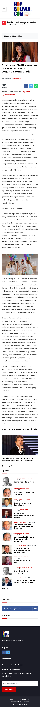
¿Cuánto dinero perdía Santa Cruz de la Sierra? (25, 581)
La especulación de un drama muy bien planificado (24, 539)
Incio (7, 36)
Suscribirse (9, 689)
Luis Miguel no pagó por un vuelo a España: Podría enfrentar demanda (17, 459)
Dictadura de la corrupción (21, 572)
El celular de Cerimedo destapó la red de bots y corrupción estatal (21, 23)
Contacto (19, 665)
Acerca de (24, 699)
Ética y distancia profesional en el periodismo (22, 550)
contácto (13, 699)
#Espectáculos (18, 36)
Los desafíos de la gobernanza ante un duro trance (23, 527)
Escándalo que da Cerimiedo (22, 504)
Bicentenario (7, 665)
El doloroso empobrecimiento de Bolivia (24, 515)
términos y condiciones (20, 702)
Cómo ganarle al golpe (24, 482)
